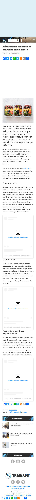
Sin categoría (13, 410)
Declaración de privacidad (23, 486)
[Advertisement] (18, 18)
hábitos (12, 412)
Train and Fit (27, 169)
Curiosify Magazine (19, 494)
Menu (33, 39)
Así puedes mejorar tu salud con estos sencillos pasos (21, 434)
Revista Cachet (9, 494)
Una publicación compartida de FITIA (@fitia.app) (18, 398)
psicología (18, 412)
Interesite (28, 495)
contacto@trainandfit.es (18, 488)
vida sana (24, 412)
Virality (28, 494)
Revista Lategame (19, 495)
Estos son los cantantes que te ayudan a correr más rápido (21, 424)
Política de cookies (11, 486)
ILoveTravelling (9, 495)
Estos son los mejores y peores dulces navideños (21, 444)
